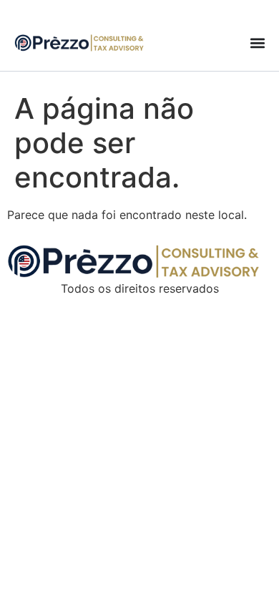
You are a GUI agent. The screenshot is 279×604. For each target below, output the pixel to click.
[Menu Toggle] (257, 43)
